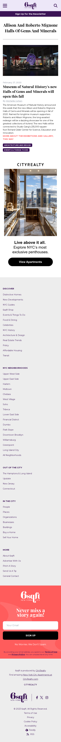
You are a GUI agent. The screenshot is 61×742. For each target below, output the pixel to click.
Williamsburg (9, 440)
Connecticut (9, 488)
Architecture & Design (14, 335)
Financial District (11, 419)
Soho (5, 404)
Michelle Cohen (14, 101)
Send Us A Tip (9, 571)
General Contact (11, 576)
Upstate (7, 478)
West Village (9, 399)
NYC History (9, 330)
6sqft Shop (8, 310)
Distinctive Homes (12, 294)
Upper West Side (11, 374)
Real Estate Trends (12, 340)
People (6, 507)
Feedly (32, 730)
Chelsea (7, 394)
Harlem (6, 384)
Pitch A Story (9, 566)
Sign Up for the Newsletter (30, 14)
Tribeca (6, 409)
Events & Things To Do (16, 150)
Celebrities (8, 325)
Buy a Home (9, 532)
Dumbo (6, 424)
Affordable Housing (12, 350)
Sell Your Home (10, 537)
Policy (6, 345)
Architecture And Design (17, 145)
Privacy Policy (18, 654)
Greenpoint (8, 445)
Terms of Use (51, 652)
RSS (32, 734)
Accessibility (30, 726)
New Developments (13, 299)
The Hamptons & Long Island (17, 473)
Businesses (8, 522)
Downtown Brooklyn (13, 435)
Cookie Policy (30, 721)
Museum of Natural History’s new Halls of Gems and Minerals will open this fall (30, 91)
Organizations (10, 517)
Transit (6, 355)
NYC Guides (9, 304)
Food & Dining (10, 320)
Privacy (30, 717)
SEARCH (56, 5)
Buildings (7, 527)
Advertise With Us (12, 561)
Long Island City (11, 450)
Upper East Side (11, 379)
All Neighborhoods (12, 455)
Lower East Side (11, 414)
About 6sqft (8, 555)
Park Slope (8, 429)
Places (6, 512)
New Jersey (8, 483)
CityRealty (41, 670)
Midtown (7, 389)
